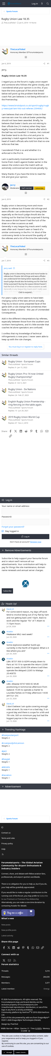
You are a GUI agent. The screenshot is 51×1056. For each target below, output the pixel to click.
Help (3, 849)
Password (6, 516)
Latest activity (7, 935)
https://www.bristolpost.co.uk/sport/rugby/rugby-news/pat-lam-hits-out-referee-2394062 (25, 107)
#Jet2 (4, 751)
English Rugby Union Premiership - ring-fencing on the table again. (26, 403)
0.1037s (38, 1028)
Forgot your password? (13, 526)
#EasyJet (6, 759)
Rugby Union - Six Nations (22, 389)
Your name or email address (15, 506)
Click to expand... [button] (26, 292)
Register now (35, 542)
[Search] (47, 3)
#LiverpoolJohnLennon (13, 743)
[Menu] (4, 4)
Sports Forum (27, 364)
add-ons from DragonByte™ (37, 1017)
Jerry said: (8, 268)
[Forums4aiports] (25, 586)
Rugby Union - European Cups (24, 361)
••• (48, 626)
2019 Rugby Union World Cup (24, 417)
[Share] (44, 63)
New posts (5, 924)
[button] (25, 827)
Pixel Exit (14, 1024)
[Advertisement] (25, 35)
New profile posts (8, 930)
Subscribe (7, 591)
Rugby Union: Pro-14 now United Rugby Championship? (25, 375)
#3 (48, 260)
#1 (48, 63)
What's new (7, 918)
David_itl (10, 609)
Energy (47, 988)
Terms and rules (8, 838)
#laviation (6, 775)
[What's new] (42, 3)
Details (37, 1020)
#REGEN (6, 767)
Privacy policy (7, 843)
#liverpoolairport (10, 735)
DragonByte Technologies (23, 1020)
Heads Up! (11, 603)
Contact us (5, 832)
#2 (48, 199)
